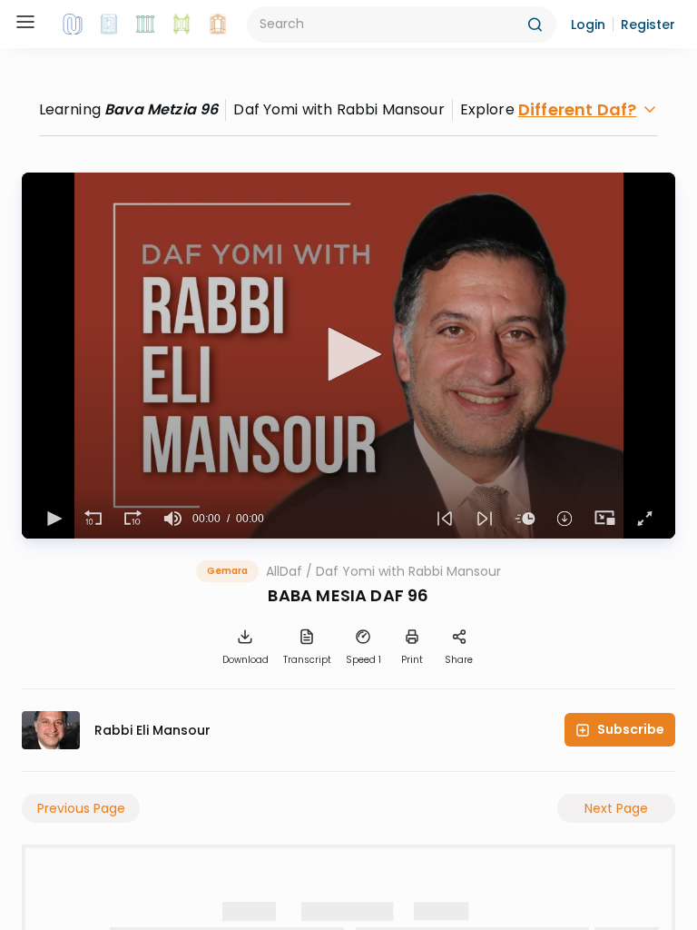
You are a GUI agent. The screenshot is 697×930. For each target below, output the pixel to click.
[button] (588, 24)
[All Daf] (217, 24)
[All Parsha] (181, 24)
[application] (348, 356)
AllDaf (284, 571)
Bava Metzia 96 (161, 109)
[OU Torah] (72, 24)
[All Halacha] (145, 24)
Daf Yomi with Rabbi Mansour (408, 571)
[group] (172, 519)
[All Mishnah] (108, 24)
